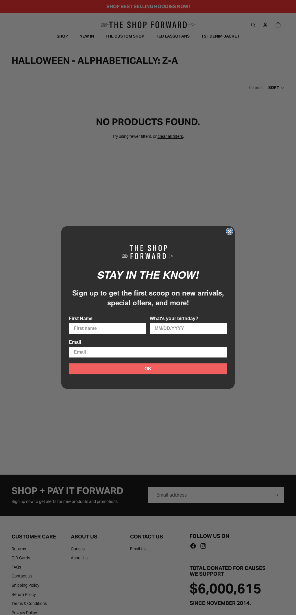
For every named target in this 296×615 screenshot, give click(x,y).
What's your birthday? (174, 318)
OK (148, 368)
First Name (80, 318)
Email (75, 342)
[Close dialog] (229, 231)
